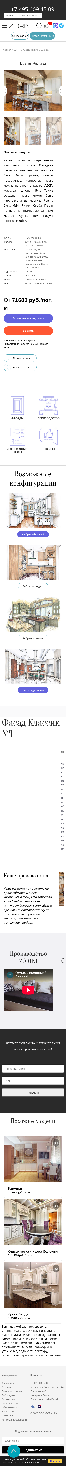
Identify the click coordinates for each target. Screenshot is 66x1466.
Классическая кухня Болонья (33, 1251)
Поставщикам (10, 1403)
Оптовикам (8, 1399)
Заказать (28, 330)
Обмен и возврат (11, 1407)
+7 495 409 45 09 (32, 9)
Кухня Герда (18, 1314)
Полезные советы (12, 1391)
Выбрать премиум (33, 638)
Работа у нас (9, 1395)
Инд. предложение (33, 690)
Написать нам (21, 367)
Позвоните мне (21, 358)
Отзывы (6, 1387)
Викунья (15, 1188)
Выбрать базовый (33, 534)
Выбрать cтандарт (33, 586)
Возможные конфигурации (28, 318)
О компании (9, 1383)
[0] (46, 27)
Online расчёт (20, 35)
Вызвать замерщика (42, 35)
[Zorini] (20, 26)
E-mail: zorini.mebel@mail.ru (45, 1399)
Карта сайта (8, 1411)
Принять (55, 1460)
